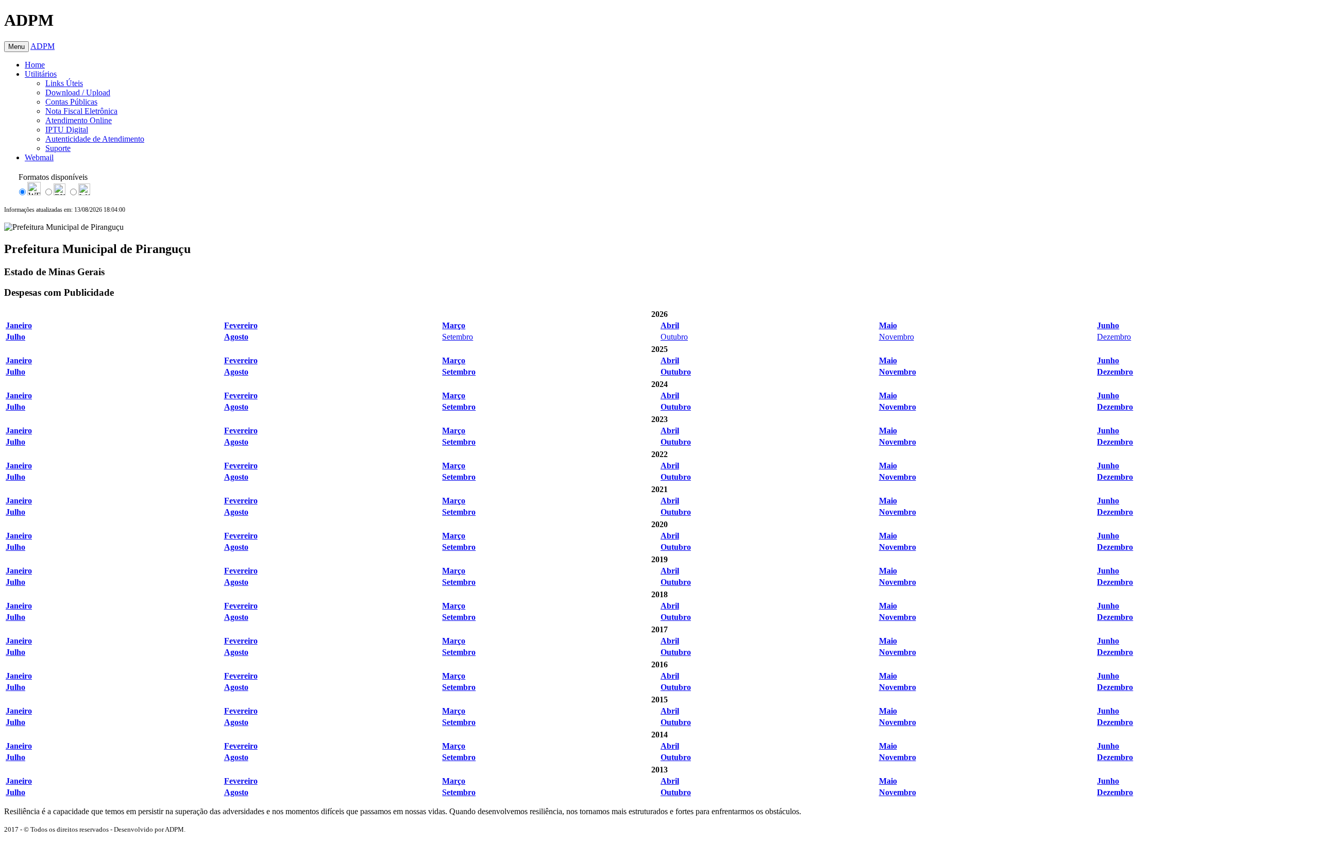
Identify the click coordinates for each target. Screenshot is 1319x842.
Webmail (39, 157)
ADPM (42, 46)
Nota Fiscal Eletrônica (81, 111)
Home (35, 64)
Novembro (896, 336)
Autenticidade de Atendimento (94, 138)
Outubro (674, 336)
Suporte (58, 148)
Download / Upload (77, 92)
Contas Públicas (71, 101)
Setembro (457, 336)
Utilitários (41, 74)
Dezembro (1114, 336)
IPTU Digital (66, 129)
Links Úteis (64, 83)
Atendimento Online (78, 120)
